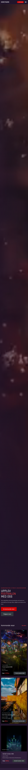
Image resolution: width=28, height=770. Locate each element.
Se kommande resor (9, 609)
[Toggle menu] (25, 2)
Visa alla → (24, 625)
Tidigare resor (7, 614)
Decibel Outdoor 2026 (19, 760)
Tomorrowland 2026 (19, 673)
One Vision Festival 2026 (18, 721)
